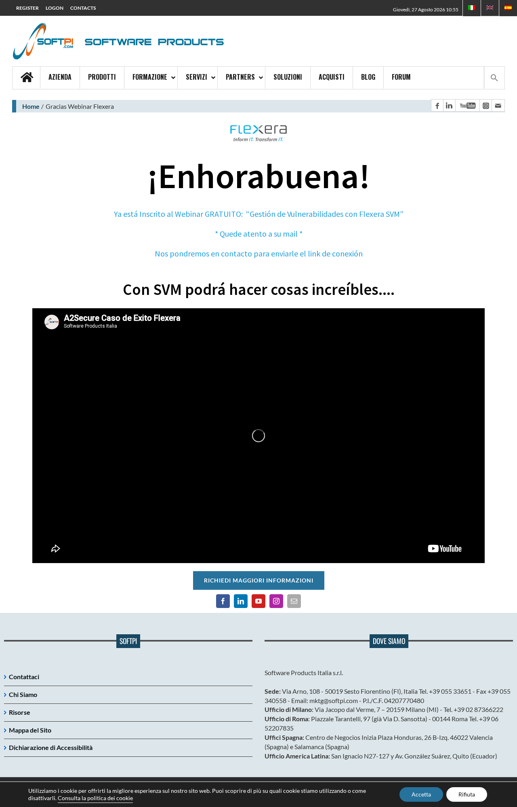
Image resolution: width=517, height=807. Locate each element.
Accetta (421, 794)
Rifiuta (466, 794)
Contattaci (24, 676)
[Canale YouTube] (467, 105)
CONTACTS (83, 8)
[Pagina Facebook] (437, 105)
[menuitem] (508, 8)
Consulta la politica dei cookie (95, 797)
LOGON (54, 8)
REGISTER (27, 8)
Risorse (19, 712)
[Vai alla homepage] (26, 78)
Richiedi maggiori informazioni (258, 580)
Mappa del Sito (30, 730)
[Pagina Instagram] (485, 105)
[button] (494, 78)
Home (31, 106)
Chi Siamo (23, 694)
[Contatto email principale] (498, 105)
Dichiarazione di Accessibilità (50, 747)
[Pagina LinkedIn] (449, 105)
